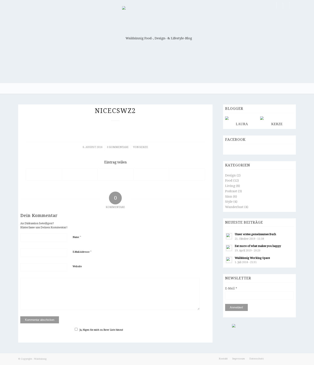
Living (230, 186)
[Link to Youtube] (292, 5)
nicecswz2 (115, 110)
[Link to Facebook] (273, 5)
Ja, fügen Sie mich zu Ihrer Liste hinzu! (101, 329)
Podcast (231, 191)
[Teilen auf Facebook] (44, 175)
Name (77, 237)
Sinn (228, 196)
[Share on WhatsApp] (115, 175)
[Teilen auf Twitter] (80, 175)
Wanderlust (234, 207)
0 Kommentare (118, 147)
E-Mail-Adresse (82, 251)
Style (229, 202)
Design (230, 175)
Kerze (143, 147)
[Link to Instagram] (286, 5)
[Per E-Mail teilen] (187, 175)
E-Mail (231, 288)
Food (228, 180)
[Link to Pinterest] (280, 5)
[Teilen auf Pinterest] (151, 175)
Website (77, 266)
